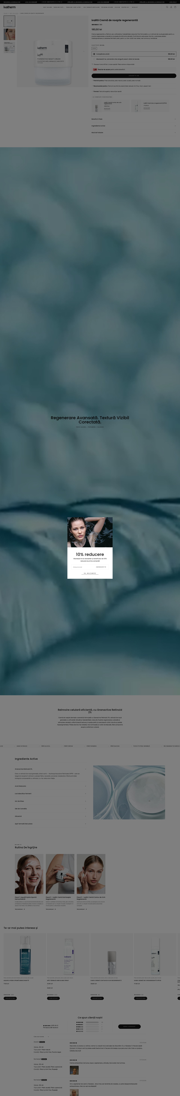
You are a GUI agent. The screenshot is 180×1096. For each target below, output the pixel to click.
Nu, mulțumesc (90, 573)
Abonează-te (101, 567)
